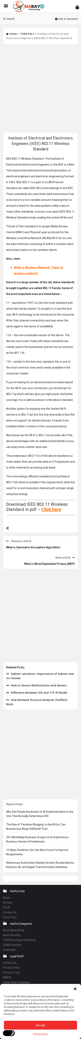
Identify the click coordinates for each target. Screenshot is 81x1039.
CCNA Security (12, 944)
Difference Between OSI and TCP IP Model (39, 692)
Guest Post (10, 917)
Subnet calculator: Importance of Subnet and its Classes (40, 676)
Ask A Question (68, 19)
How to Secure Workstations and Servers (39, 685)
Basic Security (11, 935)
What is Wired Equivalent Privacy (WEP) (49, 563)
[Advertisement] (40, 87)
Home (6, 897)
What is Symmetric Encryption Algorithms (33, 547)
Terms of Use (11, 972)
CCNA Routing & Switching (19, 940)
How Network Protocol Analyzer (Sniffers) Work (36, 702)
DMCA (7, 977)
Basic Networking (13, 930)
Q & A (6, 907)
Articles (7, 902)
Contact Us (10, 912)
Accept (40, 1025)
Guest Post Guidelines (16, 982)
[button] (75, 989)
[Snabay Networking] (29, 6)
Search (10, 19)
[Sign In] (77, 7)
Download (9, 949)
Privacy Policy (40, 1033)
